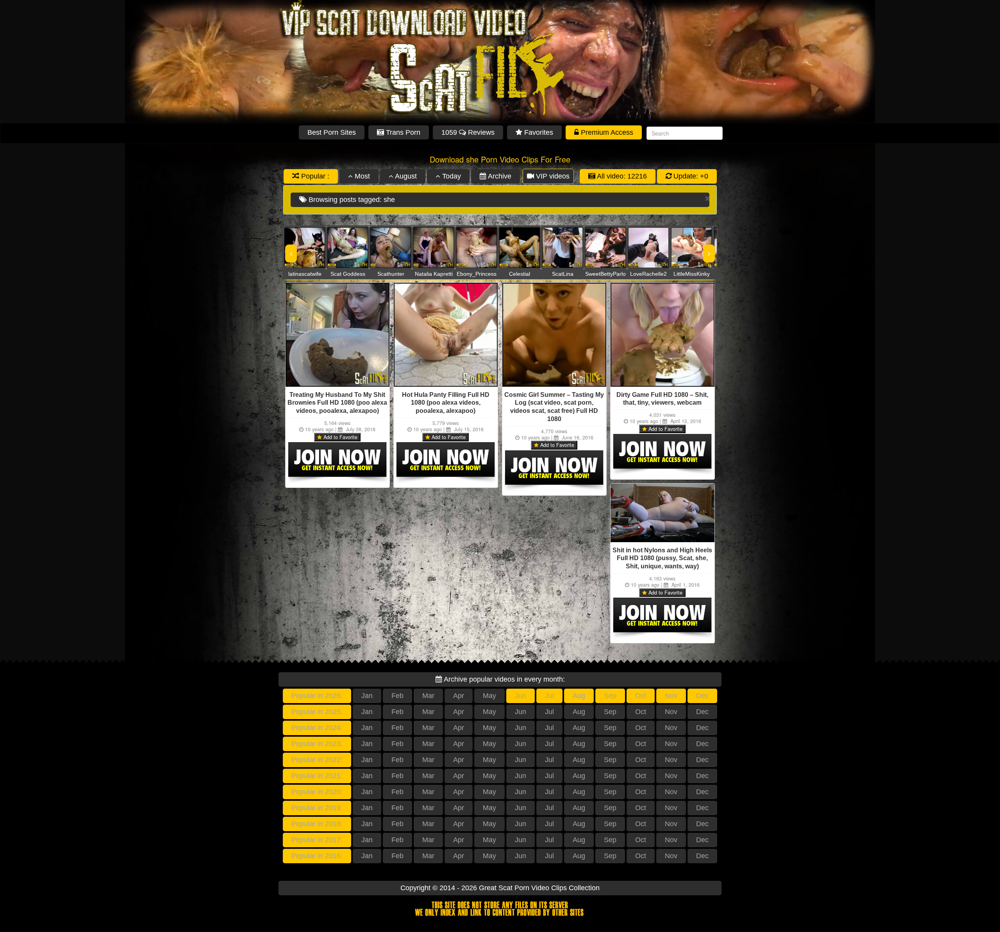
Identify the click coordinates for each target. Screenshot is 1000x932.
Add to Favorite (339, 437)
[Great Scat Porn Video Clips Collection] (500, 61)
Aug (579, 696)
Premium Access (606, 132)
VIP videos (552, 176)
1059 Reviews (468, 132)
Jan (367, 696)
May (489, 696)
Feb (397, 696)
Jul (549, 696)
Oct (640, 696)
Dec (702, 696)
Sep (610, 696)
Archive (498, 176)
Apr (458, 696)
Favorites (537, 132)
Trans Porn (402, 132)
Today (450, 176)
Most (361, 176)
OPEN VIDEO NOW (297, 248)
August (405, 176)
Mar (428, 696)
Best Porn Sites (331, 132)
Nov (671, 696)
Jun (520, 696)
